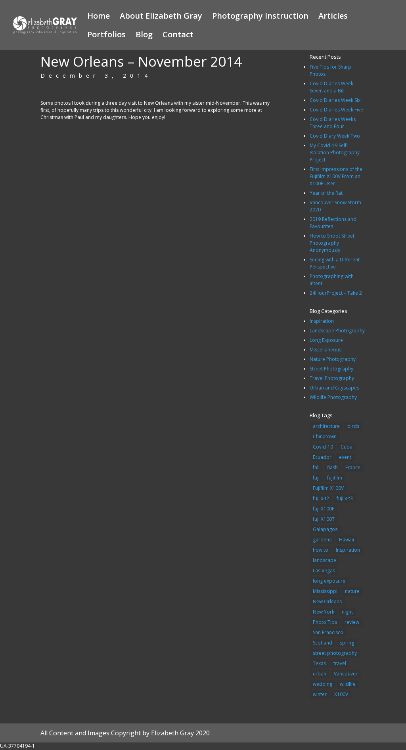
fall (316, 467)
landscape (324, 560)
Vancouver (346, 673)
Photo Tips (325, 622)
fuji (316, 477)
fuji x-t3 (345, 498)
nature (352, 591)
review (352, 622)
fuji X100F (323, 508)
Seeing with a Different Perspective (335, 263)
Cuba (346, 446)
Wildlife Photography (333, 397)
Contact (178, 36)
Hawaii (346, 539)
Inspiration (322, 321)
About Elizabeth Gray (161, 17)
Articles (333, 17)
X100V (341, 694)
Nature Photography (333, 359)
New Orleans (327, 601)
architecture (326, 426)
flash (332, 467)
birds (353, 426)
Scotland (322, 642)
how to (320, 550)
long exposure (329, 580)
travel (339, 663)
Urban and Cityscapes (334, 387)
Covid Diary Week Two (335, 135)
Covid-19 (323, 446)
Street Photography (331, 368)
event (345, 457)
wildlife (348, 684)
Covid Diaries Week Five (336, 109)
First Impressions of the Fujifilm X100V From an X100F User (336, 176)
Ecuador (322, 457)
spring (347, 642)
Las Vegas (324, 570)
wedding (322, 684)
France (352, 467)
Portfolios (106, 36)
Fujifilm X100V (328, 488)
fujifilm (334, 477)
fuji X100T (324, 519)
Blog (144, 36)
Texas (319, 663)
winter (320, 694)
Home (98, 17)
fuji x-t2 (321, 498)
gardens (322, 539)
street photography (335, 653)
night (347, 611)
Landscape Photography (337, 330)
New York (323, 611)
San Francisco (328, 632)
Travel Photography (332, 378)
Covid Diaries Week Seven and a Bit (331, 87)
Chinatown (325, 436)
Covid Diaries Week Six (335, 100)
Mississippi (325, 591)
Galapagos (325, 529)
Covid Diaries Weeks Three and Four (333, 123)
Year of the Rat (326, 193)
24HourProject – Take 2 (336, 293)
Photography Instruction (260, 17)
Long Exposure (326, 340)
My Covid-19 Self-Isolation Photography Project (335, 152)
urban (319, 673)
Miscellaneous (325, 349)
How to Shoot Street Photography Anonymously (332, 242)
